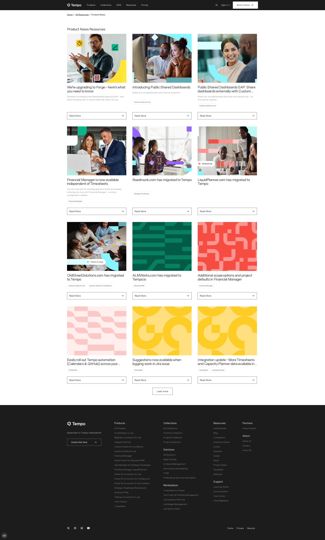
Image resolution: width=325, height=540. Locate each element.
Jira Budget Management (175, 504)
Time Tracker (120, 501)
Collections (105, 5)
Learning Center (221, 487)
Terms (230, 528)
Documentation (220, 491)
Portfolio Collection (172, 433)
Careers (246, 445)
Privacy (240, 528)
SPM (118, 5)
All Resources (82, 14)
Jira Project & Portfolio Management (180, 495)
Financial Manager (123, 456)
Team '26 (246, 450)
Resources (131, 5)
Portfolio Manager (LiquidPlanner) (130, 469)
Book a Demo (243, 5)
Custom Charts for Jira (125, 451)
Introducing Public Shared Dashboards (161, 87)
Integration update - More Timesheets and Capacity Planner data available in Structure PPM (226, 364)
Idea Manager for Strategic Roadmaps (132, 465)
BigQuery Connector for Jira (127, 437)
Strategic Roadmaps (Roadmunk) (130, 488)
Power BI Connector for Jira (127, 474)
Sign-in (224, 5)
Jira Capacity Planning (174, 499)
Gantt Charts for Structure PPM (129, 460)
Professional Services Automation (179, 478)
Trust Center (219, 496)
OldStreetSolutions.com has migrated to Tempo (95, 277)
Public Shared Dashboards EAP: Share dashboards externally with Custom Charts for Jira (226, 91)
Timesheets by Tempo (174, 490)
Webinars (217, 474)
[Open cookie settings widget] (4, 536)
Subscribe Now (79, 442)
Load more (162, 391)
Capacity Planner (122, 442)
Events (216, 446)
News (216, 460)
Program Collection (172, 437)
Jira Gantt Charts (171, 509)
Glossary (217, 451)
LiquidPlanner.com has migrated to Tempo (224, 182)
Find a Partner (249, 428)
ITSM (166, 473)
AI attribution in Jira (123, 433)
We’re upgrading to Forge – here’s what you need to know (96, 89)
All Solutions (169, 455)
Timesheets (120, 506)
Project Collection (172, 442)
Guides (216, 456)
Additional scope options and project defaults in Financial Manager (225, 277)
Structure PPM (121, 492)
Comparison (219, 437)
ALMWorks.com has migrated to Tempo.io (156, 277)
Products (91, 5)
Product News (220, 465)
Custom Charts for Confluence (128, 446)
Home (70, 14)
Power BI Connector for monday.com (132, 479)
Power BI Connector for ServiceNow (131, 483)
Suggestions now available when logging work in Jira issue (156, 362)
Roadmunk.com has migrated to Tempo (162, 180)
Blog (215, 433)
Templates (218, 469)
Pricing (144, 5)
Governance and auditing (175, 468)
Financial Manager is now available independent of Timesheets (93, 182)
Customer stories (221, 442)
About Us (246, 441)
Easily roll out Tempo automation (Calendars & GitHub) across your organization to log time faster (92, 364)
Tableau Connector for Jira (127, 497)
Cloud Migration (221, 500)
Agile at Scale (169, 459)
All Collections (170, 428)
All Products (120, 428)
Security (251, 528)
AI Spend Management (174, 464)
